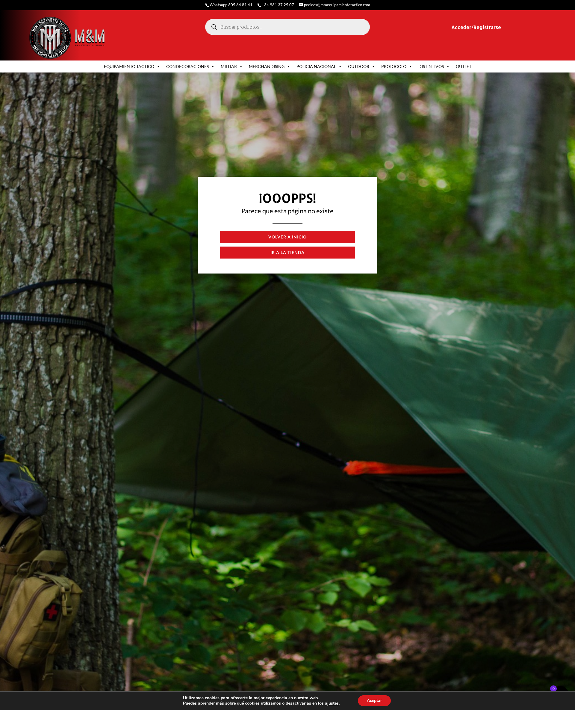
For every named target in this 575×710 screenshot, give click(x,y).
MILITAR (229, 66)
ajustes (332, 703)
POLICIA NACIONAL (316, 66)
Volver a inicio (287, 236)
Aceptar (374, 700)
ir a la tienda (287, 252)
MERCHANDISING (267, 66)
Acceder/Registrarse (476, 27)
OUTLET (463, 66)
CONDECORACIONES (187, 66)
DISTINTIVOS (431, 66)
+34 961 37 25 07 (278, 4)
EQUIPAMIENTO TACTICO (129, 66)
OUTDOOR (358, 66)
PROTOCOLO (393, 66)
